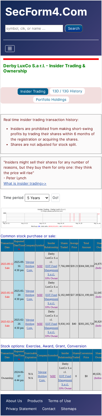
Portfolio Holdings (51, 99)
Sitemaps (68, 408)
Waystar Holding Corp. (29, 266)
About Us (14, 401)
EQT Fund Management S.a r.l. (51, 270)
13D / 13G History (67, 91)
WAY (40, 266)
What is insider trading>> (25, 183)
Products (35, 401)
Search (74, 28)
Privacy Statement (21, 408)
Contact (48, 408)
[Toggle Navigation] (10, 48)
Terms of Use (59, 401)
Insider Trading (32, 91)
